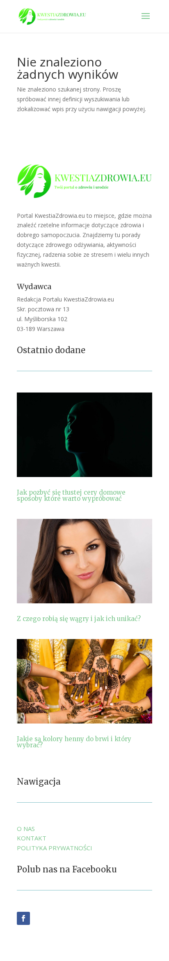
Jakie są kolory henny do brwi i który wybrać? (74, 742)
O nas (26, 828)
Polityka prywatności (54, 848)
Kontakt (31, 838)
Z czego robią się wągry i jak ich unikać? (79, 619)
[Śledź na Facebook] (23, 918)
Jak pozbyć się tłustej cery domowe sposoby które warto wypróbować (71, 495)
